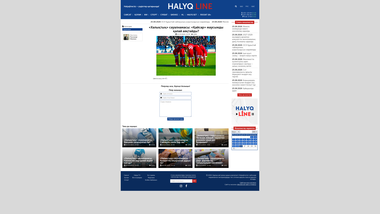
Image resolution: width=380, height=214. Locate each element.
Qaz (253, 6)
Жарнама (151, 178)
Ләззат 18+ (205, 15)
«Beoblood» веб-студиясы (246, 184)
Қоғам (137, 15)
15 (252, 142)
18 (237, 144)
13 (244, 142)
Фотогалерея (137, 178)
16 (255, 142)
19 (241, 144)
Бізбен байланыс (151, 180)
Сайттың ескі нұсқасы (248, 183)
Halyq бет (192, 15)
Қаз (241, 6)
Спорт (154, 15)
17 (234, 144)
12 (241, 142)
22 (252, 144)
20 (245, 144)
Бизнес (174, 15)
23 (255, 144)
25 (237, 146)
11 (237, 142)
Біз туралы (151, 175)
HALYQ (190, 6)
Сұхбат (164, 15)
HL (182, 15)
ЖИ (145, 15)
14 (248, 142)
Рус (247, 6)
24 (234, 146)
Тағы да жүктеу (244, 95)
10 (234, 142)
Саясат (127, 15)
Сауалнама (127, 29)
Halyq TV (137, 175)
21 (248, 144)
